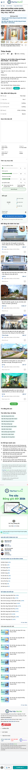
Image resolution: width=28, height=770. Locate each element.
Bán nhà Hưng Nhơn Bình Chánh (9, 426)
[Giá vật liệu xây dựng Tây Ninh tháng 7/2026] (5, 692)
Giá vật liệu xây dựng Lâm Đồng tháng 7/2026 (17, 646)
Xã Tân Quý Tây (6, 578)
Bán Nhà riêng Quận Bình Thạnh (10, 603)
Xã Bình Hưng (5, 573)
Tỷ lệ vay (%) (5, 171)
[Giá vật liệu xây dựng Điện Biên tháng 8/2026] (5, 669)
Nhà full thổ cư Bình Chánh (8, 434)
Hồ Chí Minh (9, 5)
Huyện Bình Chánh (18, 5)
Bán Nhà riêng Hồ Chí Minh (8, 421)
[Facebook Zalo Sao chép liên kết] (22, 45)
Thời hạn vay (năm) (6, 176)
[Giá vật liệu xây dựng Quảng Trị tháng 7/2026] (5, 654)
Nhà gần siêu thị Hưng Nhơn (8, 437)
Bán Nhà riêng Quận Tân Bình (10, 611)
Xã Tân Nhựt (5, 583)
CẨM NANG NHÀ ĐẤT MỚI (7, 626)
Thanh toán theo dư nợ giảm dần (8, 186)
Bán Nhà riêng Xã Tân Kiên (8, 416)
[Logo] (7, 711)
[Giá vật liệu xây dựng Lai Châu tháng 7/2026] (5, 662)
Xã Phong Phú (5, 570)
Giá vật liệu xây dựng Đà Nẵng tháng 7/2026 (17, 698)
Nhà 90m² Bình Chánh (7, 429)
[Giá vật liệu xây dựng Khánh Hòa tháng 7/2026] (5, 677)
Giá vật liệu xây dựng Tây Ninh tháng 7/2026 (17, 690)
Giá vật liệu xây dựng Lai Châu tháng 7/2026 (17, 661)
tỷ (24, 168)
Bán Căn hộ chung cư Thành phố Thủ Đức (12, 600)
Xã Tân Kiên (5, 565)
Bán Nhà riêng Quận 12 (8, 619)
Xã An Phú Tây (5, 581)
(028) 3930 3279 (12, 721)
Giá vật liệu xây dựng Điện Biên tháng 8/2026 (17, 668)
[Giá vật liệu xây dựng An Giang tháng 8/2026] (5, 684)
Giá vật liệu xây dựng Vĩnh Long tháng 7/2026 (17, 631)
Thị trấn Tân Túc (6, 575)
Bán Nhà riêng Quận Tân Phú (9, 608)
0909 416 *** (21, 767)
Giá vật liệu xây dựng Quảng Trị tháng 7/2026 (17, 653)
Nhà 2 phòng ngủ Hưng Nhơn (8, 431)
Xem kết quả (14, 189)
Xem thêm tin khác (14, 526)
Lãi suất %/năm (6, 182)
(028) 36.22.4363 (7, 719)
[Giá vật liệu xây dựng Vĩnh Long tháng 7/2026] (5, 632)
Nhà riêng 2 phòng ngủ (7, 423)
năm (24, 179)
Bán (4, 5)
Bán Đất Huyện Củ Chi (8, 614)
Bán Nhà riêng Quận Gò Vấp (9, 598)
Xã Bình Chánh (6, 562)
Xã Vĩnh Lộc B (5, 586)
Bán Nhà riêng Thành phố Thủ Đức (11, 606)
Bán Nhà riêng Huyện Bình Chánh (9, 418)
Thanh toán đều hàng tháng (21, 186)
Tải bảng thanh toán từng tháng (15, 216)
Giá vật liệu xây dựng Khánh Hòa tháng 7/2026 (18, 676)
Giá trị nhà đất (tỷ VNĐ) (7, 165)
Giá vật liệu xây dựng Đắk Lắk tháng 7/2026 (17, 638)
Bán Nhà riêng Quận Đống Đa (10, 616)
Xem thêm (13, 404)
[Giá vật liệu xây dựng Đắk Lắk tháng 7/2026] (5, 639)
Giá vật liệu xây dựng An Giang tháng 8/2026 (17, 683)
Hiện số (16, 88)
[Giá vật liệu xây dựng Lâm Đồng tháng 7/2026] (5, 647)
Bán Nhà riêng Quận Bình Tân (10, 595)
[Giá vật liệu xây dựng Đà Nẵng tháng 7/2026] (5, 699)
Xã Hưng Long (5, 567)
